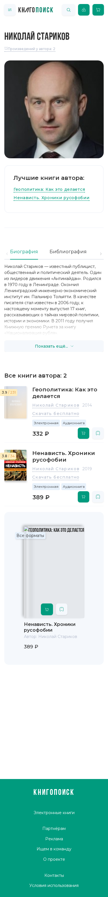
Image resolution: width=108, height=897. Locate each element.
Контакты (54, 875)
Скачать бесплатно (56, 413)
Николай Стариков (55, 405)
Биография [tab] (24, 251)
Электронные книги (54, 812)
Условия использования (54, 885)
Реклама (54, 838)
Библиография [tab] (68, 251)
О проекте (54, 859)
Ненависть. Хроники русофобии (52, 197)
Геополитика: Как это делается (49, 189)
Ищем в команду (54, 849)
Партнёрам (54, 828)
